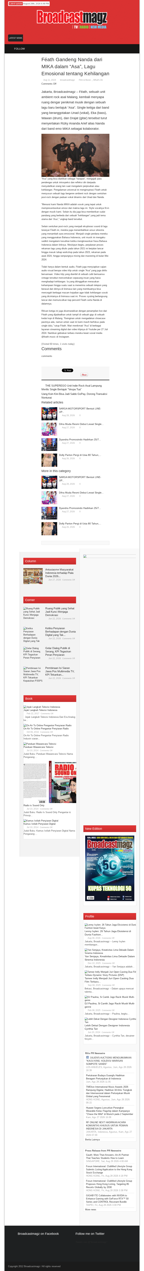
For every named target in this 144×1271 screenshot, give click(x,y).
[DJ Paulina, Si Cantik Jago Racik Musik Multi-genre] (111, 1000)
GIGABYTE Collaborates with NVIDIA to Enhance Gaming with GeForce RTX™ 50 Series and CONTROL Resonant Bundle (107, 1198)
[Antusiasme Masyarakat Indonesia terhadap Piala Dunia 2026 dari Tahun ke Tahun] (33, 576)
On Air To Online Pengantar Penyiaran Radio (46, 728)
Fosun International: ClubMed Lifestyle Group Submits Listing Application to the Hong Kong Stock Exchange (109, 1169)
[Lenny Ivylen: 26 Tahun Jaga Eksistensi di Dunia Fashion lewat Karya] (111, 928)
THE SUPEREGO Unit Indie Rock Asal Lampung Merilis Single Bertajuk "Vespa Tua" (71, 387)
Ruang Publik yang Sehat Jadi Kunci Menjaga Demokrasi (59, 612)
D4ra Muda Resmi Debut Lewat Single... (81, 424)
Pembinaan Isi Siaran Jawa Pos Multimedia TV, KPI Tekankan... (59, 671)
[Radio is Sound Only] (50, 802)
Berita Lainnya (92, 1139)
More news (90, 1209)
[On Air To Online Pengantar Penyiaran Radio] (47, 725)
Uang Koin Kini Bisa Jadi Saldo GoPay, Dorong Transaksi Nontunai (74, 395)
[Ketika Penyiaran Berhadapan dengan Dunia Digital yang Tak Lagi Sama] (33, 635)
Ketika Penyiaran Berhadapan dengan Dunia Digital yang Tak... (60, 631)
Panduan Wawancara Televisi (38, 747)
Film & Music (85, 80)
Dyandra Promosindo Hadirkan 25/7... (80, 439)
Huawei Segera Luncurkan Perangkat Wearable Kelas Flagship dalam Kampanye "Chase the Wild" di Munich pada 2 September (109, 1110)
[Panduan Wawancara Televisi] (40, 744)
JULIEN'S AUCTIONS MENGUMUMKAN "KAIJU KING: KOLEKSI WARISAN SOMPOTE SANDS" (108, 1060)
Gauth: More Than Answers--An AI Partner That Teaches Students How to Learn (107, 1156)
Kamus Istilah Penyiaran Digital (39, 824)
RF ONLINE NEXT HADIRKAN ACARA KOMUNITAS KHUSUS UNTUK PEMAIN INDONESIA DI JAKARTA (107, 1125)
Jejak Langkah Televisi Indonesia (40, 710)
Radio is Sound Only (34, 805)
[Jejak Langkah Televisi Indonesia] (42, 707)
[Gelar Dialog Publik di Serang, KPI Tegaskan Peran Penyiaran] (33, 655)
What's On (98, 80)
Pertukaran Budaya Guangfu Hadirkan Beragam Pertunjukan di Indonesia (105, 1077)
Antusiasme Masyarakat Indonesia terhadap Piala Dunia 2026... (59, 573)
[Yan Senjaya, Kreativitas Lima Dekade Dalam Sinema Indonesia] (111, 953)
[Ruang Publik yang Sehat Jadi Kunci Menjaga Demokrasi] (33, 615)
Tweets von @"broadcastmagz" (91, 1242)
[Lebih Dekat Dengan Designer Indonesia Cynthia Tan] (111, 1022)
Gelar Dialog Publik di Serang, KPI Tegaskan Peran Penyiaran (58, 651)
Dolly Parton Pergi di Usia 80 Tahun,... (80, 455)
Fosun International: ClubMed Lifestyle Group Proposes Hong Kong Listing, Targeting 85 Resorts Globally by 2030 (109, 1184)
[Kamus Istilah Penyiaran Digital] (41, 820)
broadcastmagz (67, 80)
